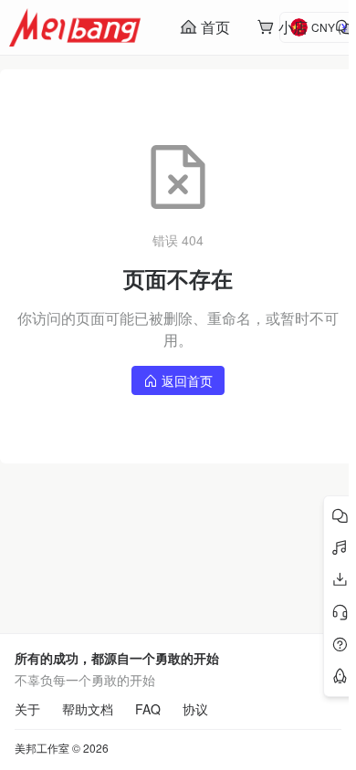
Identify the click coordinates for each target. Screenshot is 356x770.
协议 (195, 709)
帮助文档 (87, 709)
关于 (27, 709)
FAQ (148, 709)
